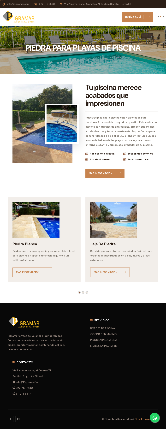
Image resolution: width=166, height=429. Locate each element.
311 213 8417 (23, 393)
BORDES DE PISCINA (102, 328)
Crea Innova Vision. (146, 419)
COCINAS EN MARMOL (104, 334)
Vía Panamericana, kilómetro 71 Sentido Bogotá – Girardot (97, 4)
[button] (79, 292)
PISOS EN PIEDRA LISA (103, 340)
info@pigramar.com (18, 4)
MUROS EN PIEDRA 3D (103, 345)
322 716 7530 (47, 4)
